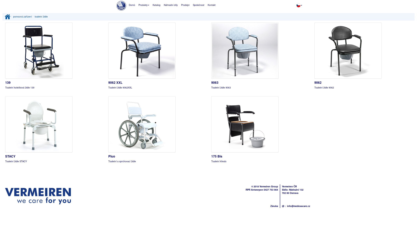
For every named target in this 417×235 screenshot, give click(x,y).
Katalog (156, 5)
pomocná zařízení (22, 16)
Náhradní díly (171, 5)
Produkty (143, 5)
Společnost (198, 5)
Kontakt (212, 5)
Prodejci (185, 5)
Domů (132, 5)
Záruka (274, 206)
